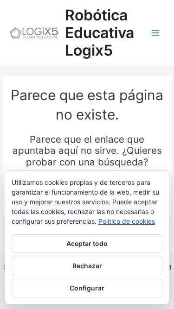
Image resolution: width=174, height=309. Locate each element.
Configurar (87, 288)
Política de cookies (126, 221)
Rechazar (87, 266)
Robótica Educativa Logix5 (99, 33)
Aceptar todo (87, 243)
